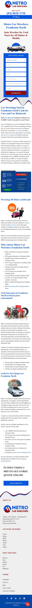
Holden (5, 562)
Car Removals (9, 118)
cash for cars (6, 135)
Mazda (4, 540)
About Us (5, 582)
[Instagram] (20, 598)
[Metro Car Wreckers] (16, 4)
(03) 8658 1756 (16, 13)
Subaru (5, 564)
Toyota (27, 223)
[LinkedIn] (15, 598)
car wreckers (18, 130)
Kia (4, 566)
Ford (4, 560)
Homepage (6, 579)
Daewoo (5, 558)
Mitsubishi (6, 568)
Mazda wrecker (11, 225)
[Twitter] (11, 598)
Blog (4, 585)
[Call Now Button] (28, 604)
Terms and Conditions (9, 591)
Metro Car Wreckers (15, 603)
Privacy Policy (7, 588)
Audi (4, 545)
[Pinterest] (24, 598)
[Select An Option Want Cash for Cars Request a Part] (16, 60)
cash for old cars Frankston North (21, 452)
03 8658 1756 (11, 521)
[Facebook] (7, 598)
